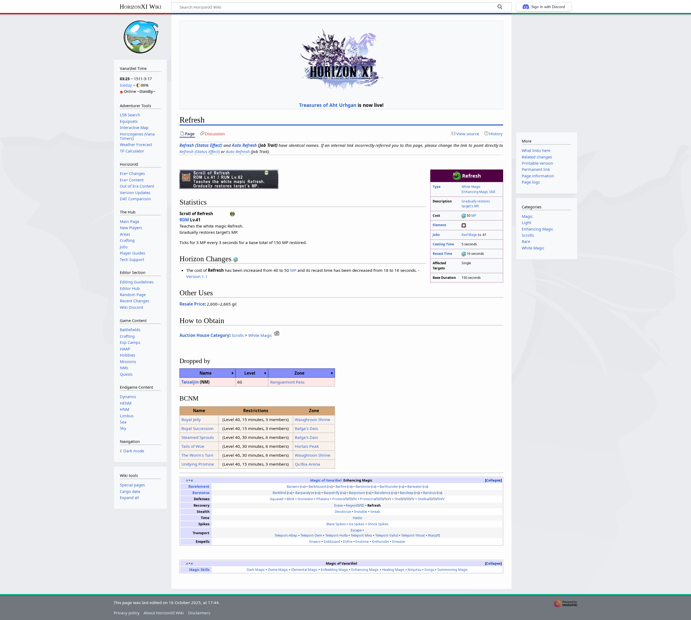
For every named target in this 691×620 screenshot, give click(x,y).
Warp (432, 535)
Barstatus (200, 492)
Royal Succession (197, 428)
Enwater (398, 541)
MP (473, 215)
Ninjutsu (414, 569)
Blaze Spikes (336, 523)
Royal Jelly (191, 419)
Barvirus (429, 492)
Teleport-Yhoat (413, 535)
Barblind (279, 492)
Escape (356, 530)
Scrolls (238, 335)
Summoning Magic (452, 569)
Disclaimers (199, 612)
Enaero (315, 541)
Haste (357, 517)
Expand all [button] (129, 497)
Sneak (375, 511)
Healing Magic (393, 569)
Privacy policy (127, 612)
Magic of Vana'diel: (326, 480)
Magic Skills (199, 569)
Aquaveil (276, 498)
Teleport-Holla (336, 535)
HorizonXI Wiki (140, 6)
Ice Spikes (356, 523)
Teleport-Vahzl (386, 535)
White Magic (471, 186)
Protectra (367, 498)
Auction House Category (204, 335)
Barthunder (389, 486)
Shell (398, 498)
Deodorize (343, 511)
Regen (351, 505)
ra (302, 486)
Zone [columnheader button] (299, 373)
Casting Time (443, 244)
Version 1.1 (197, 276)
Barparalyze (304, 492)
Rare (526, 241)
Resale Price (192, 304)
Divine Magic (278, 569)
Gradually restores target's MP (476, 203)
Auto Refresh (244, 145)
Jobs (436, 234)
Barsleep (407, 492)
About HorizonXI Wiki (164, 612)
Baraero (293, 486)
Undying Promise (197, 464)
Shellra (423, 498)
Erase (338, 505)
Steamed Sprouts (197, 437)
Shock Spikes (378, 523)
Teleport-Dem (311, 535)
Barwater (414, 486)
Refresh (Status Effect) (200, 145)
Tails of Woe (192, 446)
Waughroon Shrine (312, 419)
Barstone (362, 486)
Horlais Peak (307, 446)
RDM (184, 219)
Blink (290, 498)
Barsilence (382, 492)
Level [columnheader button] (249, 373)
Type (437, 186)
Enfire (348, 541)
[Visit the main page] (140, 36)
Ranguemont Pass (287, 382)
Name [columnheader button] (205, 373)
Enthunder (380, 541)
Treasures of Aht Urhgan (327, 105)
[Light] (464, 225)
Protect (338, 498)
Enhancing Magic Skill (478, 191)
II (347, 498)
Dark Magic (256, 569)
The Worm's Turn (197, 455)
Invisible (360, 511)
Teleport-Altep (286, 535)
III (350, 498)
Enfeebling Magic (334, 569)
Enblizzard (332, 541)
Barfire (341, 486)
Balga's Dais (306, 428)
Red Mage (469, 234)
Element (439, 225)
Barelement (198, 486)
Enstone (362, 541)
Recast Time (442, 253)
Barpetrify (332, 492)
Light (526, 222)
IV (355, 498)
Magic (527, 216)
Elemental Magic (304, 569)
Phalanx (322, 498)
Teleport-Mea (361, 535)
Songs (429, 569)
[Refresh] (228, 178)
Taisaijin (190, 382)
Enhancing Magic (365, 569)
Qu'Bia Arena (307, 464)
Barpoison (357, 492)
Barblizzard (317, 486)
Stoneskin (305, 498)
